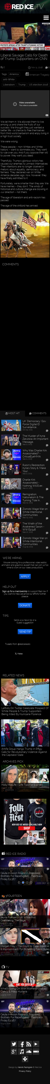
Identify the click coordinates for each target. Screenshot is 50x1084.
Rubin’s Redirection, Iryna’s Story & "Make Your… (34, 468)
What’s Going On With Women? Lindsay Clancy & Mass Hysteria (24, 990)
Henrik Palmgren (25, 1067)
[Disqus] (25, 301)
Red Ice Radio (15, 853)
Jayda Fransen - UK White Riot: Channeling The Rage (18, 919)
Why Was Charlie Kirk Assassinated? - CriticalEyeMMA (35, 453)
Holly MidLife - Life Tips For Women (22, 784)
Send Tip (25, 631)
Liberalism (9, 84)
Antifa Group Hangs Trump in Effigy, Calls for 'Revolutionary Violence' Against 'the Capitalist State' (24, 751)
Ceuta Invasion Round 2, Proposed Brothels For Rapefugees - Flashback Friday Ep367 (22, 876)
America (14, 74)
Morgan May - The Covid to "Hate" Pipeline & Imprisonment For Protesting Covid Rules (25, 948)
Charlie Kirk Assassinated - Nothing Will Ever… (33, 482)
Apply (25, 576)
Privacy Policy (25, 1071)
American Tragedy (39, 74)
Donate (25, 605)
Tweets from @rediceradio (17, 644)
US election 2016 (38, 84)
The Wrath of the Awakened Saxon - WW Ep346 (33, 526)
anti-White (9, 79)
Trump (22, 84)
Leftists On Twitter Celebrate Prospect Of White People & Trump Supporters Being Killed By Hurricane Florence (24, 711)
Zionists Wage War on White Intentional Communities (35, 512)
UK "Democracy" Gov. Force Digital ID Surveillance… (34, 424)
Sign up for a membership (14, 591)
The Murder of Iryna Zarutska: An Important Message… (35, 438)
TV (7, 967)
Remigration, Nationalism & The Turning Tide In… (33, 497)
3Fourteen (13, 896)
